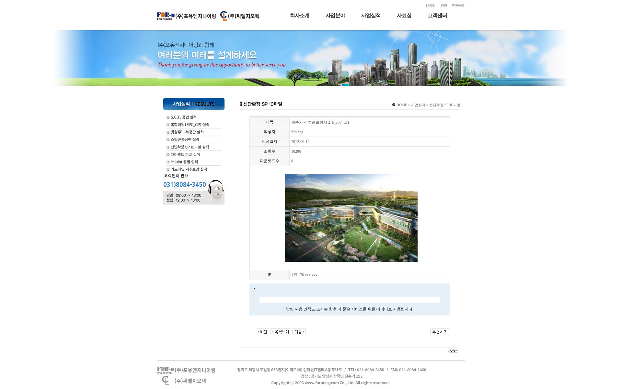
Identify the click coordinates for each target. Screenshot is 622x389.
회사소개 (299, 15)
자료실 (404, 15)
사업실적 (371, 15)
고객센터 (437, 15)
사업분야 (335, 15)
